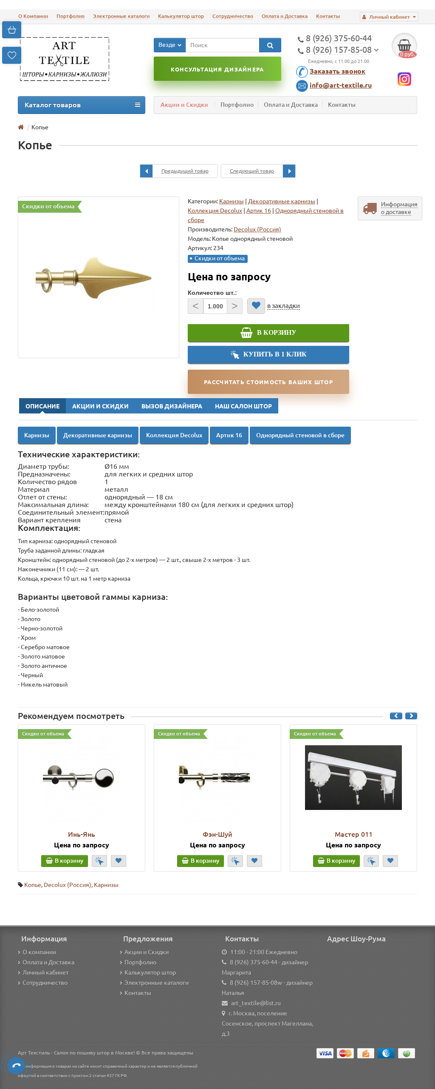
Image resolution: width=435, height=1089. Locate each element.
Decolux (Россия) (67, 884)
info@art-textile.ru (341, 85)
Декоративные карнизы (281, 201)
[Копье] (98, 277)
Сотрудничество (232, 16)
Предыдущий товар (185, 171)
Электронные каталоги (121, 16)
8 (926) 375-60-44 (253, 962)
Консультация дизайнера (217, 69)
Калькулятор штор (181, 16)
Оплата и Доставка (285, 16)
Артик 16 (258, 210)
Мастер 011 (354, 834)
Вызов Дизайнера (171, 406)
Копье (32, 884)
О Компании (33, 16)
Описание (42, 406)
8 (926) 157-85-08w (256, 982)
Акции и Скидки (184, 104)
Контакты (328, 16)
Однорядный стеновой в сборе (300, 435)
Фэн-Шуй (217, 834)
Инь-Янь (81, 834)
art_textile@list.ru (256, 1003)
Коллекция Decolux (215, 210)
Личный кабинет (45, 972)
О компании (39, 952)
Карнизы (231, 201)
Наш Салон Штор (243, 406)
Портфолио (70, 16)
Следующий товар (252, 171)
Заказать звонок (337, 71)
